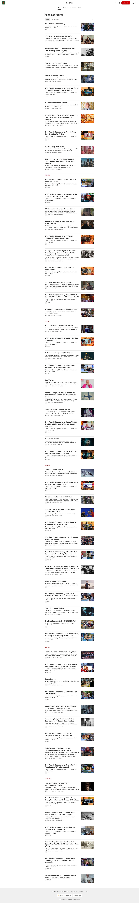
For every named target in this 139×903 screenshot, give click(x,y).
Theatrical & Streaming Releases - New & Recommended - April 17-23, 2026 (61, 696)
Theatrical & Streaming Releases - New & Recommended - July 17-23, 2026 (61, 241)
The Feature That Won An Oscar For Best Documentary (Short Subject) (60, 50)
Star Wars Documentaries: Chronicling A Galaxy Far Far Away (60, 510)
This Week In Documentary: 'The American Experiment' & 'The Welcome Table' (60, 366)
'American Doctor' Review (54, 76)
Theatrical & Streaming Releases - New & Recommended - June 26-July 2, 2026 (61, 343)
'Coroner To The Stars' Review (56, 103)
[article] (69, 27)
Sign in (134, 3)
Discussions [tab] (57, 19)
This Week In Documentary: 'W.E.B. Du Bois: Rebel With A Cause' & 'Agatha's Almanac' (61, 553)
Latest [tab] (47, 19)
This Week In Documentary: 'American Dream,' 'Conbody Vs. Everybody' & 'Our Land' (62, 635)
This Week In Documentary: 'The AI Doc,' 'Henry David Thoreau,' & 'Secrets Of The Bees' (62, 799)
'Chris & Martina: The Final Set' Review (59, 326)
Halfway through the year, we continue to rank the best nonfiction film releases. (60, 312)
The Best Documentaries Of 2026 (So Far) (60, 621)
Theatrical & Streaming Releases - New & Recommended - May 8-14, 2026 (61, 598)
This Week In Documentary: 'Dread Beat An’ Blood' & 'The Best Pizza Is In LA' (61, 195)
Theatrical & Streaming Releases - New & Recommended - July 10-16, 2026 (61, 272)
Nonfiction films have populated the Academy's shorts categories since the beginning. (60, 817)
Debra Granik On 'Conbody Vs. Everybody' (60, 652)
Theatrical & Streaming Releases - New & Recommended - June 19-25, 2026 (61, 370)
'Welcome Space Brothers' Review (57, 409)
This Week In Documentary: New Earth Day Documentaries (61, 693)
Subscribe (126, 3)
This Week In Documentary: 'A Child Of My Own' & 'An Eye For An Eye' (60, 133)
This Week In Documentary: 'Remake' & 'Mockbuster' (59, 269)
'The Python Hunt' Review (54, 608)
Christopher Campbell (55, 41)
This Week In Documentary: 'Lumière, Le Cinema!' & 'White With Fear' (60, 828)
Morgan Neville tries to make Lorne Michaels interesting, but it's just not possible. (62, 682)
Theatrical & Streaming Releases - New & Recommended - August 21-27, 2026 (61, 26)
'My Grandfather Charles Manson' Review (60, 209)
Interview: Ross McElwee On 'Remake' (59, 282)
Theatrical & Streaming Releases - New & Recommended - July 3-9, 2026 (61, 300)
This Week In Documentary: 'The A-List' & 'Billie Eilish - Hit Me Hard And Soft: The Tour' (61, 595)
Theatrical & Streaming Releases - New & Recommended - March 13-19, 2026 (61, 865)
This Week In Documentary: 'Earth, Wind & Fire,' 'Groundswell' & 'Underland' (60, 452)
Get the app (77, 895)
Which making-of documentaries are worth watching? (60, 514)
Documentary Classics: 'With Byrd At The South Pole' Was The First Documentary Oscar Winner (62, 844)
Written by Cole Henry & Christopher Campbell (58, 877)
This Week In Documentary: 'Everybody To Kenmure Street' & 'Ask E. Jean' (60, 523)
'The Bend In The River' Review (56, 63)
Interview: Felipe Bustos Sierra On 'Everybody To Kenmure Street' (62, 538)
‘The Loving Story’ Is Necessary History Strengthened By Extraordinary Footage (59, 720)
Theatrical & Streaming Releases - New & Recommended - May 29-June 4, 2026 (61, 487)
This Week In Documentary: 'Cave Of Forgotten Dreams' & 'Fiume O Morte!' (58, 735)
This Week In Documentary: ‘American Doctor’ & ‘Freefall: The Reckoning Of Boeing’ (62, 89)
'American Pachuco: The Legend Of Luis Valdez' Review (59, 222)
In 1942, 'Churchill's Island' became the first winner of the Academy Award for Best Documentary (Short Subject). (61, 571)
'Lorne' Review (50, 679)
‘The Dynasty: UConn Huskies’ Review (59, 36)
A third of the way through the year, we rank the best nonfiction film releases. (59, 624)
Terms (75, 891)
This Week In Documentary (55, 24)
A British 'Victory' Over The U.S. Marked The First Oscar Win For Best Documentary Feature (61, 117)
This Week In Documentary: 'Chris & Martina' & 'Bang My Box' (61, 339)
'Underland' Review (52, 439)
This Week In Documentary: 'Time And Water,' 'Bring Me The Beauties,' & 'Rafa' (62, 483)
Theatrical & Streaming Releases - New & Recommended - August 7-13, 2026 (61, 137)
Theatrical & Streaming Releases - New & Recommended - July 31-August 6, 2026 (61, 184)
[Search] (115, 2)
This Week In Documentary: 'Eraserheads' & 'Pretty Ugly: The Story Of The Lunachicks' (61, 665)
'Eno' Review (49, 380)
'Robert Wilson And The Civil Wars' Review (60, 706)
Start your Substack (65, 895)
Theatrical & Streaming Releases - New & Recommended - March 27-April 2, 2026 (61, 803)
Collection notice (82, 891)
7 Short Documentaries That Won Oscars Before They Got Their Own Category (60, 814)
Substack (61, 899)
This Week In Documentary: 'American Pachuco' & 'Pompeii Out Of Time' (59, 237)
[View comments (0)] (57, 32)
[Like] (46, 71)
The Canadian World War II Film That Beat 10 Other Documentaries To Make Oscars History (62, 568)
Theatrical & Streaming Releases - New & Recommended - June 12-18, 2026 (61, 429)
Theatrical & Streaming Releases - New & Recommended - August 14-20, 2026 (61, 93)
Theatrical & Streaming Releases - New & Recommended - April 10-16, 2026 (61, 738)
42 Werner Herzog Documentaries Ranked (60, 875)
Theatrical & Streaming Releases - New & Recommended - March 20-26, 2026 (61, 832)
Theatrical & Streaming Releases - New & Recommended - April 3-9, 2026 (61, 770)
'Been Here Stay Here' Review (55, 581)
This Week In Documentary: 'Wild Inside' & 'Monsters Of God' (60, 181)
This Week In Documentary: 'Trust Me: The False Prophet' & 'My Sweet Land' (60, 766)
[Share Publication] (119, 2)
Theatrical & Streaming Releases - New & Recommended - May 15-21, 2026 (61, 557)
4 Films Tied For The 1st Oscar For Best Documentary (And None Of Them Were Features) (59, 161)
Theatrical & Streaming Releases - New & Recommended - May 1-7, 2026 (61, 638)
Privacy (71, 891)
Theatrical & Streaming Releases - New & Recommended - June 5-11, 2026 (61, 456)
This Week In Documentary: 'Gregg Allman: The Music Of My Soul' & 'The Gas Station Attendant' (61, 424)
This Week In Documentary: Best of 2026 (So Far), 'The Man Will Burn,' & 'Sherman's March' (62, 296)
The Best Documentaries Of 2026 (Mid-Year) (61, 309)
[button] (59, 8)
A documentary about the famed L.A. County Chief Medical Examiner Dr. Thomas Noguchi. (61, 105)
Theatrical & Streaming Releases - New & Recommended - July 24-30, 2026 (61, 199)
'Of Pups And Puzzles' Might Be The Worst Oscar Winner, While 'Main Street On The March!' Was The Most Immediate (60, 253)
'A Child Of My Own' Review (55, 147)
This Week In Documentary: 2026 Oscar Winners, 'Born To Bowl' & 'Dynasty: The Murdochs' (60, 861)
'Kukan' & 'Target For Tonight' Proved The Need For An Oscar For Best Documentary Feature (60, 395)
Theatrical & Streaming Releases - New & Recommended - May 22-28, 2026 (61, 527)
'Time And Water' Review (54, 469)
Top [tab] (52, 19)
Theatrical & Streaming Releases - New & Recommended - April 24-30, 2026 (61, 669)
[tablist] (53, 19)
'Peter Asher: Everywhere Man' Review (59, 353)
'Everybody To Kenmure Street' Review (59, 497)
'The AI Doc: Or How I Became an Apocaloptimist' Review (57, 784)
